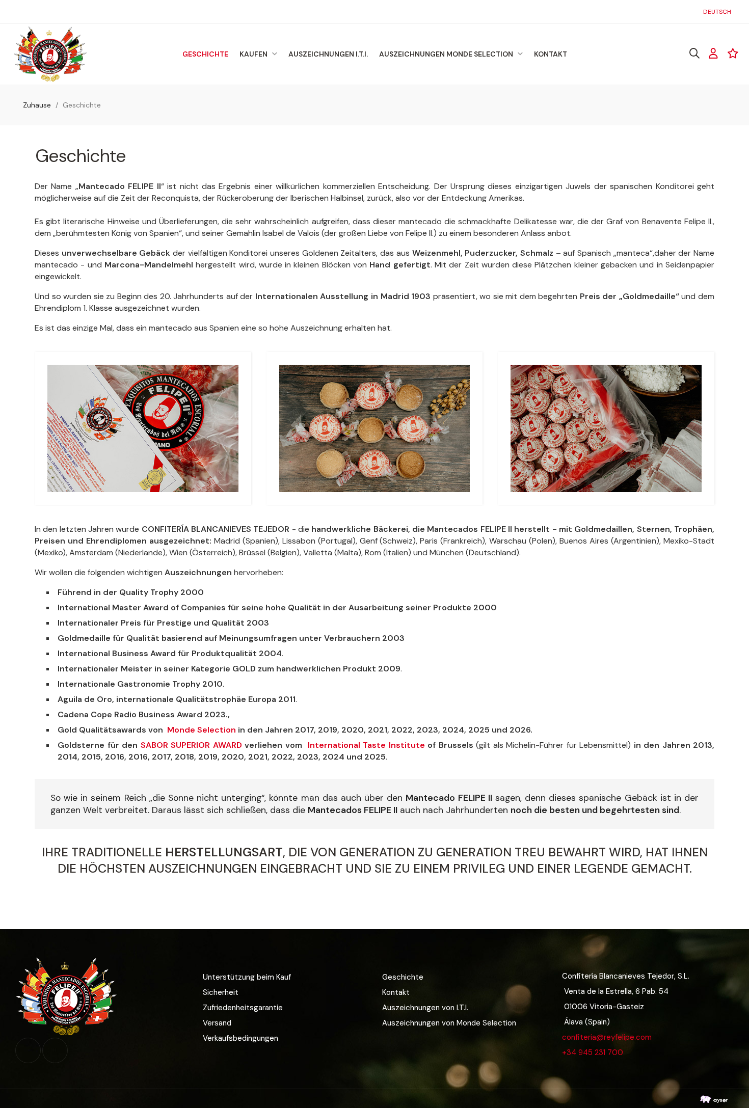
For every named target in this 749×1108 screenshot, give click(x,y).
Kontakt (396, 992)
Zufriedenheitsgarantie (243, 1008)
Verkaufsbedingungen (240, 1038)
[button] (25, 11)
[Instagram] (55, 1050)
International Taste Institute (366, 745)
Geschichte (402, 977)
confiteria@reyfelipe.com (607, 1037)
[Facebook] (28, 1050)
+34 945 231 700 (592, 1052)
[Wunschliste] (733, 53)
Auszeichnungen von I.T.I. (425, 1008)
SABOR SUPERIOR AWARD (191, 745)
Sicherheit (220, 992)
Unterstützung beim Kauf (247, 977)
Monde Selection (201, 729)
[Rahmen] (713, 53)
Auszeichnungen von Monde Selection (449, 1023)
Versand (217, 1023)
